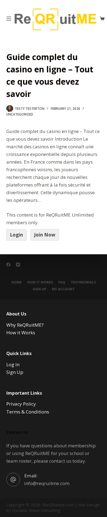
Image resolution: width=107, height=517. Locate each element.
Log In (12, 364)
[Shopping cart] (102, 18)
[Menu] (8, 18)
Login (16, 235)
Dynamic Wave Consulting (36, 510)
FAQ (61, 282)
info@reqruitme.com (46, 483)
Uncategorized (19, 114)
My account (63, 289)
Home (17, 282)
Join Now (44, 235)
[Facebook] (8, 264)
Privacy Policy (21, 404)
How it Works (40, 282)
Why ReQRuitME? (25, 325)
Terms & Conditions (27, 412)
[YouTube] (18, 264)
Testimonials (83, 282)
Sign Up (39, 289)
